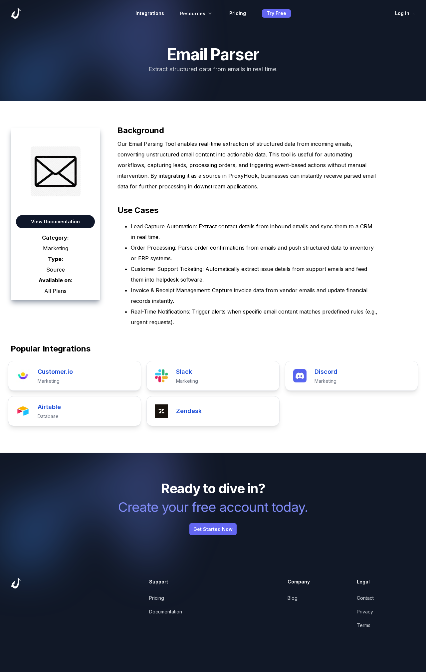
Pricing (237, 13)
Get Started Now (213, 529)
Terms (363, 625)
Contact (365, 598)
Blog (293, 598)
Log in (405, 13)
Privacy (365, 611)
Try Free (276, 13)
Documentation (165, 611)
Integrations (149, 13)
